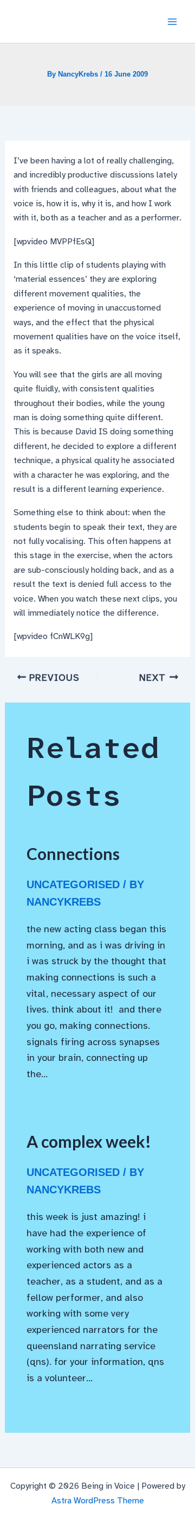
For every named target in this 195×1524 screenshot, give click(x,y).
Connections (73, 853)
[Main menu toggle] (172, 22)
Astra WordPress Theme (97, 1500)
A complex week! (89, 1141)
